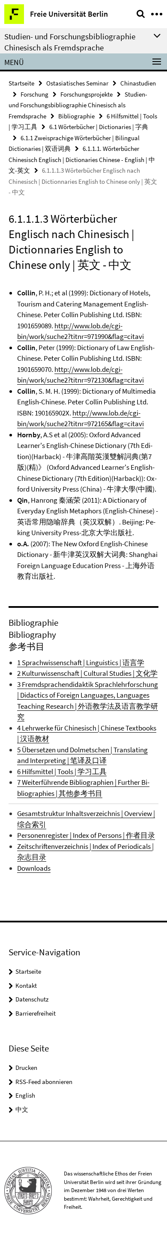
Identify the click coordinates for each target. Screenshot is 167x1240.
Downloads (34, 868)
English (25, 1095)
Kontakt (26, 985)
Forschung (34, 94)
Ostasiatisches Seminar (77, 83)
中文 (21, 1109)
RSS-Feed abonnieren (43, 1082)
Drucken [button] (26, 1067)
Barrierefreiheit (35, 1013)
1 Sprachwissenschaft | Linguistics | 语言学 (80, 662)
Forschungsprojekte (86, 94)
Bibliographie (76, 116)
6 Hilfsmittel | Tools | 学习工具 (62, 771)
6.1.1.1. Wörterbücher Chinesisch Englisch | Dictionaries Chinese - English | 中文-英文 (82, 159)
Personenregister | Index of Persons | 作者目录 (86, 835)
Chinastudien (138, 83)
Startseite (21, 83)
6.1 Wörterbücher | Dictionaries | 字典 (98, 127)
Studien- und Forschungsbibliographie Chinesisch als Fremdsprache (78, 105)
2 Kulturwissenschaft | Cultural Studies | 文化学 (87, 673)
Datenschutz (31, 999)
